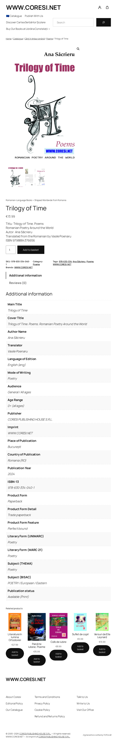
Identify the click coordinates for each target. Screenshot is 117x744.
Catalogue (18, 38)
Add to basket (31, 249)
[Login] (99, 7)
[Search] (103, 22)
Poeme (49, 38)
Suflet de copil (80, 634)
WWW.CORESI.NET (33, 7)
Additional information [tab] (25, 275)
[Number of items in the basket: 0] (107, 7)
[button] (78, 49)
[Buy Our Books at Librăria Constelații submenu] (49, 29)
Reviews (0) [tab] (18, 283)
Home (8, 38)
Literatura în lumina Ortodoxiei (15, 637)
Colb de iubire (59, 641)
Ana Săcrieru (79, 261)
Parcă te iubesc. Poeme (36, 645)
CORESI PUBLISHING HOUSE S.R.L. (35, 733)
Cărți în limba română (35, 38)
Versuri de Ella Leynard (102, 636)
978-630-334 (65, 261)
